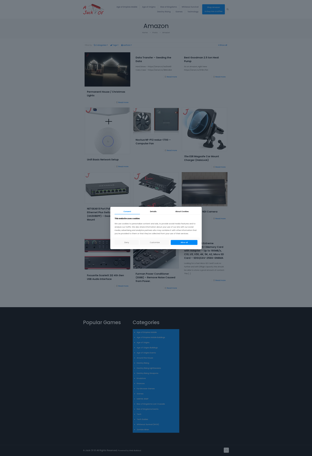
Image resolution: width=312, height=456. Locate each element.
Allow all (184, 242)
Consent (127, 211)
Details (153, 211)
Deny (126, 242)
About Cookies (182, 211)
